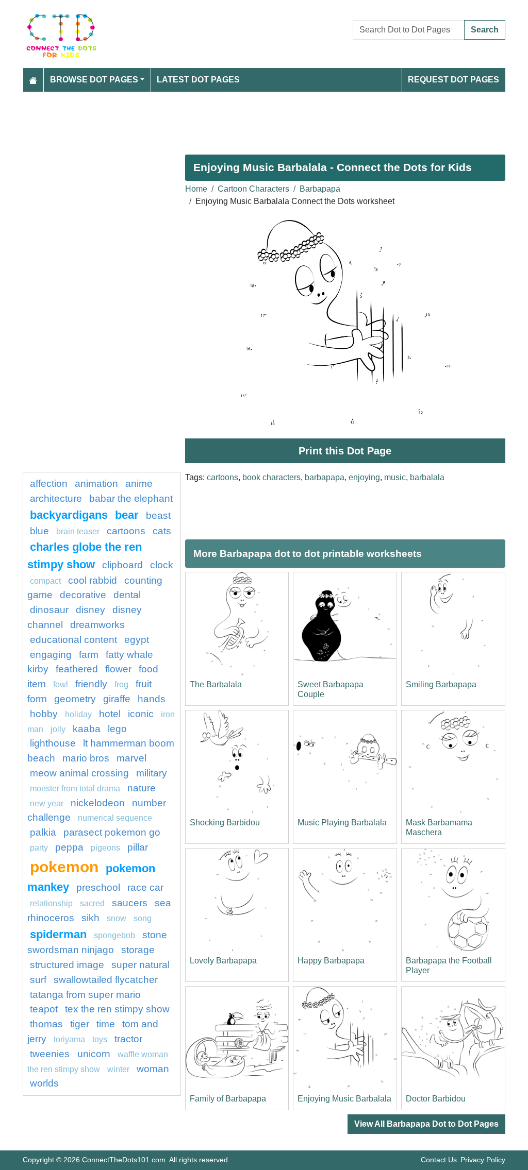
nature (141, 788)
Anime (139, 483)
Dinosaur (49, 609)
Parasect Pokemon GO (111, 832)
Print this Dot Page (345, 450)
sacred (92, 903)
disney (90, 609)
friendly (91, 684)
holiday (78, 714)
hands (152, 698)
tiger (79, 1024)
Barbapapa (320, 188)
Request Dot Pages (453, 79)
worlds (44, 1083)
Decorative (83, 594)
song (143, 918)
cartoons (222, 477)
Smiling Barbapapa (441, 684)
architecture (56, 498)
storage (138, 949)
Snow (116, 918)
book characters (271, 477)
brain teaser (78, 531)
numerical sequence (115, 817)
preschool (98, 887)
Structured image (67, 964)
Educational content (73, 639)
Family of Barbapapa (228, 1098)
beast (158, 515)
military (151, 773)
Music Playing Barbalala (342, 822)
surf (38, 979)
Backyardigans (69, 514)
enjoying (364, 477)
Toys (99, 1039)
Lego (117, 728)
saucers (129, 902)
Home (196, 188)
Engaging (51, 654)
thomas (46, 1024)
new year (46, 803)
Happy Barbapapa (331, 960)
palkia (43, 832)
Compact (45, 580)
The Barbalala (216, 684)
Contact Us (439, 1160)
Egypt (136, 639)
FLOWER (118, 669)
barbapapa (324, 477)
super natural (140, 964)
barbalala (427, 477)
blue (39, 530)
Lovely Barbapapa (223, 960)
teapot (44, 1009)
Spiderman (58, 934)
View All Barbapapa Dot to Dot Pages (426, 1124)
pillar (137, 847)
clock (161, 564)
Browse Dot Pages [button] (94, 79)
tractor (128, 1038)
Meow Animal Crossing (79, 773)
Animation (96, 483)
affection (49, 483)
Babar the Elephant (131, 498)
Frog (121, 684)
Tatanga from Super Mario (85, 994)
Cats (162, 530)
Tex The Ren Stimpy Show (117, 1009)
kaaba (87, 728)
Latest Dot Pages (198, 79)
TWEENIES (51, 1053)
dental (127, 594)
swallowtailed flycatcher (106, 979)
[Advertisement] (264, 119)
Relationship (51, 903)
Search (485, 29)
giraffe (116, 698)
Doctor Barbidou (436, 1098)
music (395, 477)
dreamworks (97, 624)
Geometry (75, 698)
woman (153, 1068)
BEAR (127, 514)
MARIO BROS (85, 758)
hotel (110, 713)
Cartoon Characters (253, 188)
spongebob (114, 935)
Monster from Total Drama (75, 788)
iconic (141, 713)
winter (118, 1069)
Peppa (69, 847)
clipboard (122, 564)
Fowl (60, 684)
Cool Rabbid (92, 580)
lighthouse (53, 743)
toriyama (69, 1039)
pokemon (64, 866)
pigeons (105, 847)
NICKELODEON (98, 803)
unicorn (93, 1053)
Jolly (58, 729)
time (105, 1024)
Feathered (77, 669)
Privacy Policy (482, 1160)
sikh (90, 917)
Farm (88, 654)
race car (145, 887)
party (39, 847)
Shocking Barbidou (225, 822)
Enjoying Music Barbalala (344, 1098)
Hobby (44, 713)
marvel (131, 758)
